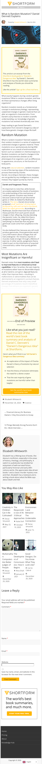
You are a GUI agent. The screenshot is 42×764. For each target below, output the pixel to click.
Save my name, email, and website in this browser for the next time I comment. (18, 673)
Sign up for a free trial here (27, 89)
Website (5, 662)
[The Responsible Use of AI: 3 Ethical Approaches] (19, 494)
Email (4, 651)
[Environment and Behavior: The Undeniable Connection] (30, 494)
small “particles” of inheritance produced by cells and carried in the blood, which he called (20, 206)
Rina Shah (20, 570)
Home (4, 731)
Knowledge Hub (8, 742)
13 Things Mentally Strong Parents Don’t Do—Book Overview (20, 426)
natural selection (17, 168)
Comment (6, 607)
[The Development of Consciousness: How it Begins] (19, 540)
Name (5, 638)
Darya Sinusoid (6, 519)
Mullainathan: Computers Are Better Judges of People (7, 561)
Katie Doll (20, 521)
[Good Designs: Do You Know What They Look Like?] (30, 540)
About (4, 739)
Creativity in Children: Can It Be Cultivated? (7, 511)
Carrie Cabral (29, 569)
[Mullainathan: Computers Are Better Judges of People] (7, 540)
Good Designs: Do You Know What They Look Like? (30, 559)
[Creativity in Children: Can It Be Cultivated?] (7, 494)
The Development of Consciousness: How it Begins (19, 561)
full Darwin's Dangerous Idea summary (20, 355)
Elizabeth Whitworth (20, 22)
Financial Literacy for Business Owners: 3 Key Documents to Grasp (18, 413)
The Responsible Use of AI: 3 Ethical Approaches (19, 513)
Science (28, 403)
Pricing (4, 735)
